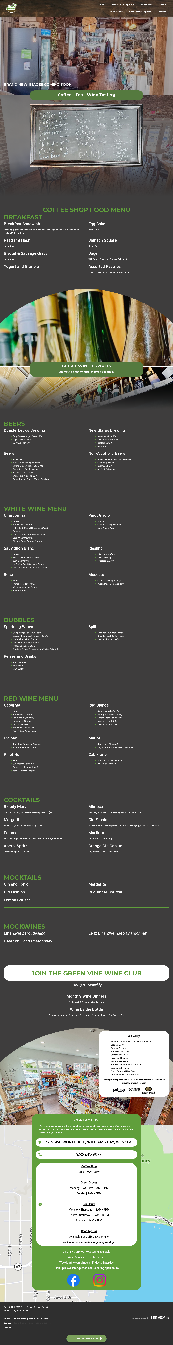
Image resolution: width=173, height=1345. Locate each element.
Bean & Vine (116, 12)
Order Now (146, 4)
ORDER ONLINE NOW (84, 1338)
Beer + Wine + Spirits (140, 12)
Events (162, 4)
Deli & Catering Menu (123, 4)
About (102, 4)
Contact (161, 12)
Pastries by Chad (121, 272)
